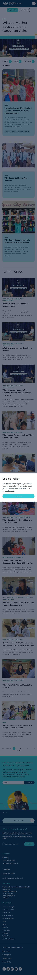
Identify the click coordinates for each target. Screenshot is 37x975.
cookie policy (10, 491)
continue (18, 496)
